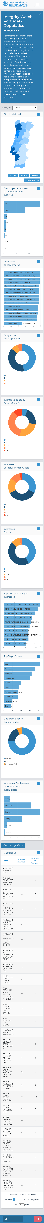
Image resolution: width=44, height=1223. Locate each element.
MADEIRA (24, 175)
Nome (5, 861)
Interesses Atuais (20, 861)
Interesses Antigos (35, 860)
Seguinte (35, 1200)
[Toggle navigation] (37, 4)
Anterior (8, 1200)
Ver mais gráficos (13, 845)
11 (28, 1200)
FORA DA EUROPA (31, 180)
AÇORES (13, 175)
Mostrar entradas (22, 1205)
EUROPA (35, 175)
